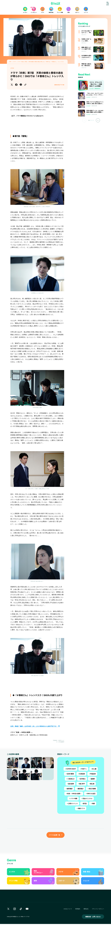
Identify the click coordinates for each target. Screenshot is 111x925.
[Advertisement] (37, 125)
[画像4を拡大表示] (48, 762)
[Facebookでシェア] (16, 84)
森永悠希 (70, 784)
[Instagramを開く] (14, 908)
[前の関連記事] (84, 120)
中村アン (83, 769)
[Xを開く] (8, 908)
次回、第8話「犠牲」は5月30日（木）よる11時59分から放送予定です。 (34, 726)
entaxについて (68, 909)
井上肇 (93, 769)
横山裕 (91, 784)
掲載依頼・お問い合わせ (93, 917)
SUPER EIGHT (70, 769)
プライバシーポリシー (98, 909)
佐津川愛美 (70, 774)
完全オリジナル (86, 798)
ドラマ (12, 68)
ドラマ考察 (73, 798)
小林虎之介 (70, 779)
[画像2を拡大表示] (24, 762)
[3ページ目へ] (91, 120)
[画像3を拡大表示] (36, 762)
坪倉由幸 (92, 774)
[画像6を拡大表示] (24, 774)
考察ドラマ (80, 808)
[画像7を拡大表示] (36, 774)
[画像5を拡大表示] (12, 774)
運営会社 (86, 909)
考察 (93, 803)
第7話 (84, 803)
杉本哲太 (82, 779)
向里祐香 (81, 774)
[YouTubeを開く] (27, 908)
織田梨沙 (79, 789)
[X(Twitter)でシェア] (11, 84)
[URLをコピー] (25, 84)
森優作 (92, 779)
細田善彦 (69, 789)
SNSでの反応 (90, 794)
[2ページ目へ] (90, 120)
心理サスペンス (72, 803)
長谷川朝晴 (91, 789)
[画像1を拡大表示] (12, 762)
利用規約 (77, 909)
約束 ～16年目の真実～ (74, 794)
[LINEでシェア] (20, 84)
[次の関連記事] (98, 120)
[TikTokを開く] (20, 908)
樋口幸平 (81, 784)
